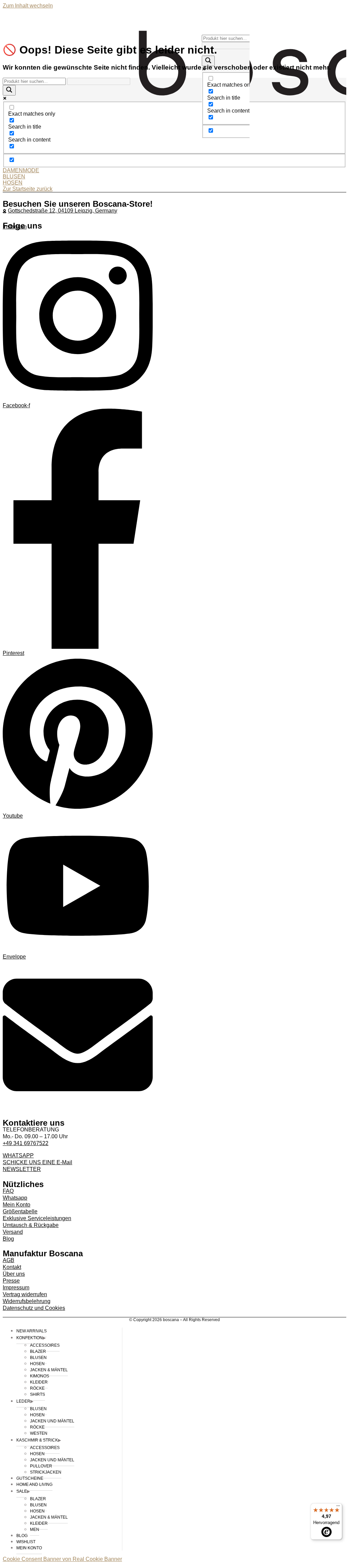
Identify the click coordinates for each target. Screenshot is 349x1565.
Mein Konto (16, 1205)
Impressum (16, 1287)
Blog (8, 1239)
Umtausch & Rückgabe (31, 1225)
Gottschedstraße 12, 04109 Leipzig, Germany (62, 211)
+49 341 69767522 (25, 1143)
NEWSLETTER (22, 1169)
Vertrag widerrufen (25, 1294)
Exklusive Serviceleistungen (37, 1218)
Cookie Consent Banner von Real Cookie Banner (62, 1559)
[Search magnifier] (208, 61)
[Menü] (338, 1507)
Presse (11, 1281)
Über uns (14, 1274)
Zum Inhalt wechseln (28, 6)
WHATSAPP (18, 1155)
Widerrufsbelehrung (26, 1301)
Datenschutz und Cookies (34, 1308)
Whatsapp (15, 1198)
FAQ (8, 1191)
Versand (13, 1232)
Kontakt (12, 1267)
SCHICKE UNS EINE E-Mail (37, 1162)
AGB (8, 1260)
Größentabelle (20, 1211)
